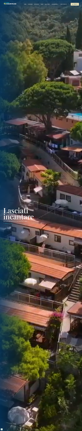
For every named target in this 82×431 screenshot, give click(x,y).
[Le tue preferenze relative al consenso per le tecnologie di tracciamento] (2, 429)
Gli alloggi (36, 4)
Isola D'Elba (47, 4)
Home (25, 4)
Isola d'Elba (9, 223)
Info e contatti (64, 4)
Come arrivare (55, 4)
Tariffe (41, 4)
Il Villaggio (30, 4)
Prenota (75, 4)
